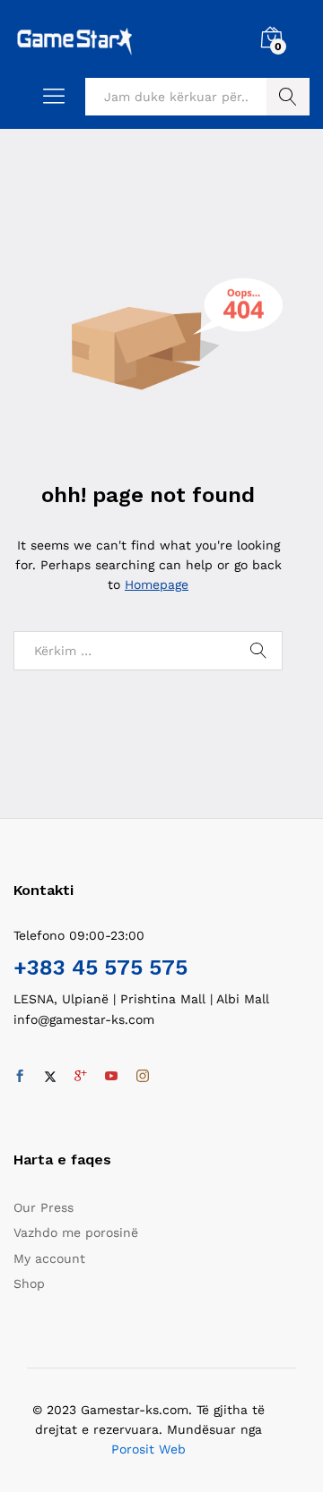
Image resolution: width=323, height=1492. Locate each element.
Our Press (43, 1207)
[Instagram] (143, 1076)
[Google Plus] (80, 1077)
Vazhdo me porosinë (75, 1232)
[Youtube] (111, 1077)
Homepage (156, 584)
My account (49, 1258)
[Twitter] (50, 1077)
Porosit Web (148, 1449)
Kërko (288, 96)
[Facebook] (19, 1077)
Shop (29, 1283)
